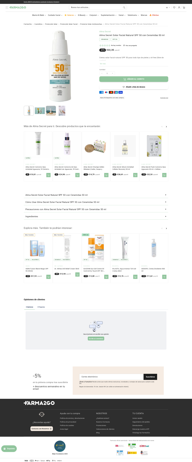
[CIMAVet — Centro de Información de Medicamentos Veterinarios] (144, 446)
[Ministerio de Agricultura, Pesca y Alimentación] (132, 452)
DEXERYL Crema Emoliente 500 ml (153, 270)
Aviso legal (64, 429)
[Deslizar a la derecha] (166, 127)
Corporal (93, 15)
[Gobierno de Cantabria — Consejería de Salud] (144, 452)
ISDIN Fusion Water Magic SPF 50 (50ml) (37, 270)
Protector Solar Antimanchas (91, 24)
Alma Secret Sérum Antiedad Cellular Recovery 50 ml (123, 168)
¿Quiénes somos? (102, 418)
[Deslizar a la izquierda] (162, 127)
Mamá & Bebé (38, 15)
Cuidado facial (54, 15)
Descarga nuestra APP (140, 429)
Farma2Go (28, 24)
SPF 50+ (115, 39)
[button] (184, 7)
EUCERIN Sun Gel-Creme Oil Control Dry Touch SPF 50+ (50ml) (94, 270)
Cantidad (102, 69)
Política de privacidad (68, 422)
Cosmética (38, 24)
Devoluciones (137, 425)
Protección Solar (51, 24)
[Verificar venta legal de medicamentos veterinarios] (120, 452)
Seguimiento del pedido (141, 422)
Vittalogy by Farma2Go (141, 433)
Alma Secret (105, 31)
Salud (121, 15)
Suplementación (108, 15)
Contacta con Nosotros (40, 429)
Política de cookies (67, 425)
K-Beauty (82, 15)
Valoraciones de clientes (105, 429)
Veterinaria (132, 15)
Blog (98, 433)
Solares (70, 15)
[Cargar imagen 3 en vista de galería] (51, 111)
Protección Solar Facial (69, 24)
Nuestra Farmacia (103, 422)
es (167, 7)
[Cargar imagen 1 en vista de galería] (29, 111)
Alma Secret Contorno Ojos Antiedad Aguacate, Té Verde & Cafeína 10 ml (37, 168)
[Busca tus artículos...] (124, 7)
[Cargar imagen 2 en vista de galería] (40, 111)
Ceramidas (104, 39)
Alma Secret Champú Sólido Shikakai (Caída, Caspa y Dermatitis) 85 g (94, 168)
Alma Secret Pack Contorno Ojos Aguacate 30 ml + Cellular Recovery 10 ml (153, 168)
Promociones (101, 425)
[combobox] (98, 7)
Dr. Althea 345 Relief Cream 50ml (67, 269)
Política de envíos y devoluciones (72, 418)
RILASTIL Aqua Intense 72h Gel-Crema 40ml (124, 270)
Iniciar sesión (137, 418)
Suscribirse (150, 377)
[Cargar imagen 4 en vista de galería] (62, 111)
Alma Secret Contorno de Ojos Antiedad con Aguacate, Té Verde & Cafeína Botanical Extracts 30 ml (67, 168)
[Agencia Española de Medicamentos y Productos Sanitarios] (120, 446)
